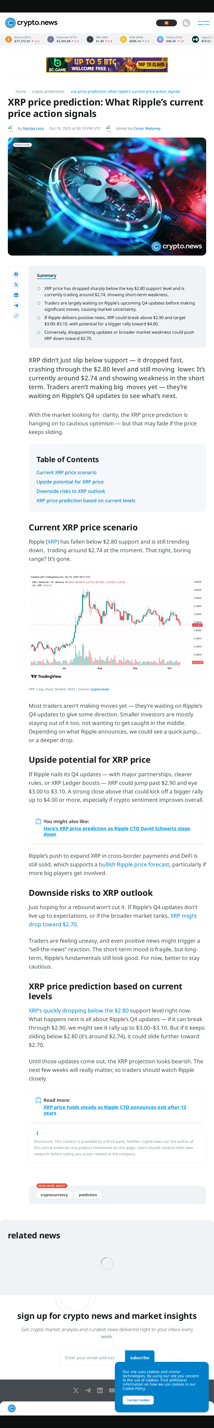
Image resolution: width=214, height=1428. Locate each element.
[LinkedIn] (101, 1390)
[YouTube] (113, 1390)
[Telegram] (89, 1390)
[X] (77, 1390)
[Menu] (203, 23)
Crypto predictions (48, 91)
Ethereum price (63, 39)
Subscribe (139, 1358)
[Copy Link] (16, 316)
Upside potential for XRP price (70, 482)
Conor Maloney (146, 128)
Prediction (88, 1194)
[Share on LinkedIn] (16, 295)
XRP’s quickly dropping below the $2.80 (79, 1010)
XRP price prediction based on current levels (86, 500)
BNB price (134, 39)
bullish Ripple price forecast (134, 864)
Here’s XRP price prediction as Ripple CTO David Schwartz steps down (117, 831)
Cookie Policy (134, 1388)
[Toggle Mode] (186, 23)
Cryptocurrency (54, 1194)
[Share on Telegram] (16, 305)
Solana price (170, 39)
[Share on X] (16, 285)
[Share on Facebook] (16, 274)
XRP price (99, 39)
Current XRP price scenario (67, 472)
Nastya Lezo (33, 128)
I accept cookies (138, 1400)
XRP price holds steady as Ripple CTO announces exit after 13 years (115, 1110)
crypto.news (99, 689)
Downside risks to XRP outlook (71, 491)
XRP (52, 541)
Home (21, 91)
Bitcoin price (22, 39)
